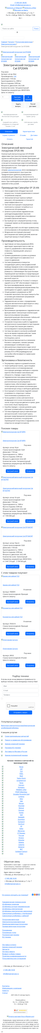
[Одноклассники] (35, 895)
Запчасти (5, 949)
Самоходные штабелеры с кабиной (15, 916)
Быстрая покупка (17, 98)
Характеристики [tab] (29, 131)
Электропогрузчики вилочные (13, 922)
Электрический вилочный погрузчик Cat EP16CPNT (18, 489)
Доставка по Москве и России (16, 751)
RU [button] (20, 18)
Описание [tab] (9, 131)
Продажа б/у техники (13, 748)
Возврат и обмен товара (11, 954)
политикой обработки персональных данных (19, 698)
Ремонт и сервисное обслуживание (18, 740)
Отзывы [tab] (23, 135)
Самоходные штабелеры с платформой (17, 913)
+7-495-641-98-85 (20, 3)
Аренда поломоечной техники (16, 755)
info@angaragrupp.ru (12, 884)
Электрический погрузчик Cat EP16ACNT (18, 536)
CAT (15, 76)
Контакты (5, 986)
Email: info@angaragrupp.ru (20, 5)
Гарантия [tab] (29, 139)
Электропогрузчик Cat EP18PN (14, 441)
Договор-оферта (8, 952)
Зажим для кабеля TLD (11, 585)
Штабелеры (14, 728)
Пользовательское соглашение (14, 958)
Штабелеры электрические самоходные (17, 911)
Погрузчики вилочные (10, 919)
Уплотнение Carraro (10, 649)
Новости (5, 990)
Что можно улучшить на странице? (15, 895)
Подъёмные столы (9, 932)
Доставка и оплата (9, 945)
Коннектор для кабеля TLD (13, 617)
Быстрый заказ (12, 471)
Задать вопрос (18, 105)
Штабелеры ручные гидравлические (16, 907)
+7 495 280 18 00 (10, 878)
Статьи (5, 993)
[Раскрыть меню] (37, 37)
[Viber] (37, 895)
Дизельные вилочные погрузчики (15, 924)
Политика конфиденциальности (14, 956)
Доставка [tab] (34, 135)
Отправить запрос (20, 712)
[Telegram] (39, 895)
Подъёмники (7, 930)
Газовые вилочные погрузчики (13, 926)
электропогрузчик (14, 170)
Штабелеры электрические (12, 909)
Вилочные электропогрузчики (12, 726)
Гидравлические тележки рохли (14, 902)
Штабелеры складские (10, 904)
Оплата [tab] (9, 139)
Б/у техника (6, 937)
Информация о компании (11, 988)
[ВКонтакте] (33, 895)
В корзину (28, 98)
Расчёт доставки (32, 105)
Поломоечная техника (10, 935)
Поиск (36, 29)
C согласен (18, 699)
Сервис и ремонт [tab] (8, 135)
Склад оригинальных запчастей (17, 736)
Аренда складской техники (15, 744)
